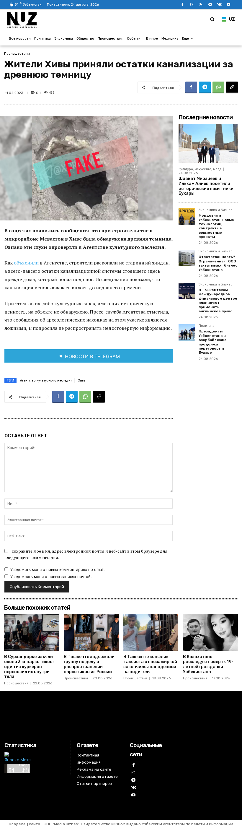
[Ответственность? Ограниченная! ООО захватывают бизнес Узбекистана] (187, 258)
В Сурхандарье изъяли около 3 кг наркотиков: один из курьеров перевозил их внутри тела (29, 666)
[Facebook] (182, 4)
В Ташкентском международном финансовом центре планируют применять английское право (218, 300)
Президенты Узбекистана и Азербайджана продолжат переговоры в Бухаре (212, 342)
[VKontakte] (219, 4)
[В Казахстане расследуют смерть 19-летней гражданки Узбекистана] (210, 632)
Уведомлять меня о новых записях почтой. (51, 576)
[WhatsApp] (218, 87)
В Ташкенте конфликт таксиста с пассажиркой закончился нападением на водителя (150, 664)
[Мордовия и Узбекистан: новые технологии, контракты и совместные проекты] (187, 216)
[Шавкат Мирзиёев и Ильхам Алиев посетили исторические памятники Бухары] (208, 143)
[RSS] (200, 4)
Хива (82, 380)
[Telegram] (210, 4)
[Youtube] (228, 4)
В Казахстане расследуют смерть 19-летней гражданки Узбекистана (208, 664)
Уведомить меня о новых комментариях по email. (57, 569)
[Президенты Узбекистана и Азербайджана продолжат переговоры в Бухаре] (187, 332)
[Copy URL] (232, 87)
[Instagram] (191, 4)
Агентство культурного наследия (46, 380)
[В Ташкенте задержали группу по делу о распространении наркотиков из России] (91, 632)
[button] (212, 19)
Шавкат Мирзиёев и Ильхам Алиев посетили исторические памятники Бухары (206, 186)
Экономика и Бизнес (215, 210)
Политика (207, 326)
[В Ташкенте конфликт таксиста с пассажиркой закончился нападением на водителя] (150, 632)
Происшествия (17, 53)
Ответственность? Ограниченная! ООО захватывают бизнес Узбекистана (218, 263)
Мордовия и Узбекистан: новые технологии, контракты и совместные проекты (216, 226)
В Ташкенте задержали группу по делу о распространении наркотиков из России (89, 664)
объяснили (26, 262)
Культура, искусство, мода (200, 169)
